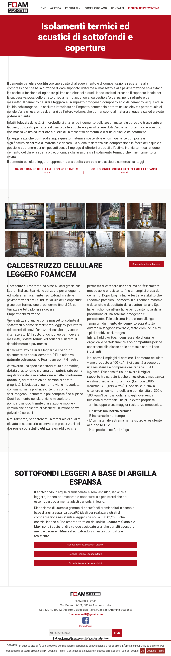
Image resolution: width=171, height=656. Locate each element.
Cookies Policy (155, 650)
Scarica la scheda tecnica (146, 264)
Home (42, 8)
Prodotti (72, 8)
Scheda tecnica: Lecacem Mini (85, 563)
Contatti (117, 8)
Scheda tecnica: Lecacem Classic (85, 544)
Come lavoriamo (95, 8)
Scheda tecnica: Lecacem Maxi (85, 554)
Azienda (55, 8)
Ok (142, 650)
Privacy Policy (85, 626)
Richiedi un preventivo (143, 8)
